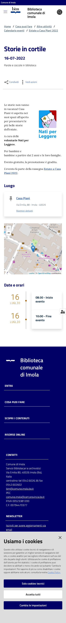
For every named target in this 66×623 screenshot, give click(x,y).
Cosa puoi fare (23, 26)
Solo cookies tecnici (33, 583)
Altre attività (44, 26)
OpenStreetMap (44, 273)
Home (7, 26)
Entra (9, 385)
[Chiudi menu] (54, 7)
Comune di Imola (8, 2)
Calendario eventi (14, 30)
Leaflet (31, 273)
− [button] (9, 233)
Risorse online (15, 434)
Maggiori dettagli (24, 211)
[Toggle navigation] (5, 12)
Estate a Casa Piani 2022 (43, 30)
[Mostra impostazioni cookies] (62, 312)
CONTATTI (11, 455)
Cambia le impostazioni (33, 605)
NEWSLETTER (14, 516)
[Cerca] (59, 12)
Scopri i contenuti (17, 418)
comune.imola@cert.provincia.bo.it (25, 497)
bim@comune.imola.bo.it (20, 489)
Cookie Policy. (54, 572)
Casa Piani (23, 198)
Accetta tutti (33, 594)
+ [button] (9, 228)
